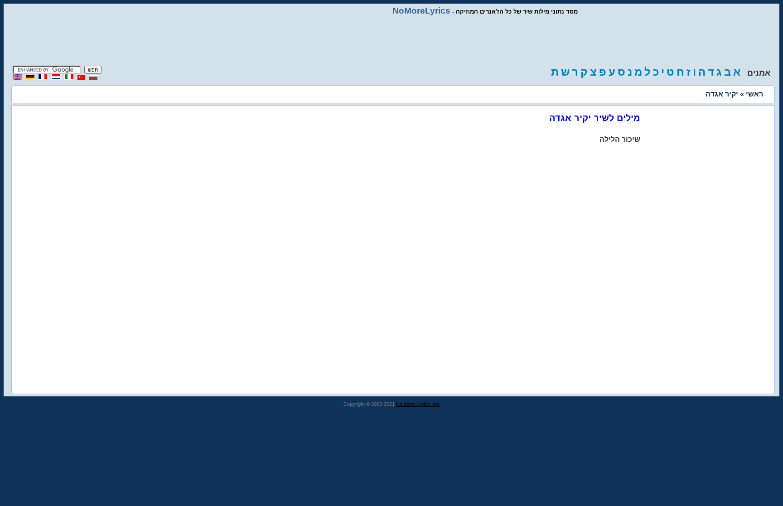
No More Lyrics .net (418, 404)
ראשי (754, 94)
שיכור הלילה (619, 139)
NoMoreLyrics (421, 10)
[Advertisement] (391, 40)
